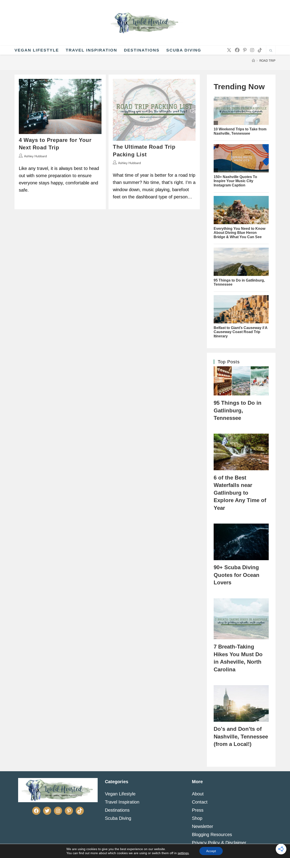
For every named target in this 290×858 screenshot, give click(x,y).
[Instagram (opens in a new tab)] (252, 50)
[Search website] (271, 51)
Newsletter (202, 826)
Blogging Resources (212, 834)
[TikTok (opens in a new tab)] (260, 50)
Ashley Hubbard (35, 156)
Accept (211, 851)
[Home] (253, 60)
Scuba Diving (118, 818)
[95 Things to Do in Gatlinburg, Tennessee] (241, 380)
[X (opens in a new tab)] (229, 50)
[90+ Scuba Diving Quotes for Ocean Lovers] (241, 542)
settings (183, 853)
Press (197, 810)
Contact (200, 801)
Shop (197, 818)
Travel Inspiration (122, 801)
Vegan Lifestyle (120, 793)
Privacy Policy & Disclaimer (219, 842)
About (198, 793)
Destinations (117, 810)
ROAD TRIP (267, 60)
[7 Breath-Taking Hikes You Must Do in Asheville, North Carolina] (241, 618)
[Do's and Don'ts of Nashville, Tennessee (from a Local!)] (241, 703)
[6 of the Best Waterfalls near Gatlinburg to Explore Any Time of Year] (241, 452)
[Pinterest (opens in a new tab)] (244, 50)
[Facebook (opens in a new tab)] (237, 50)
